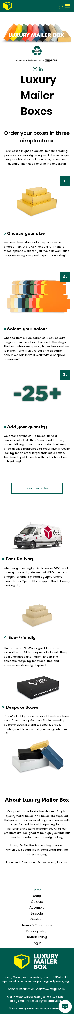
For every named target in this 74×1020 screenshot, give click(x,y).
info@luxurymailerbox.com (44, 1001)
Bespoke (37, 913)
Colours (37, 902)
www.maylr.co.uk (55, 862)
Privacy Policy (36, 931)
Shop (37, 896)
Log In (37, 943)
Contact (37, 919)
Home (37, 890)
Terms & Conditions (37, 925)
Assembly (36, 908)
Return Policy (37, 937)
